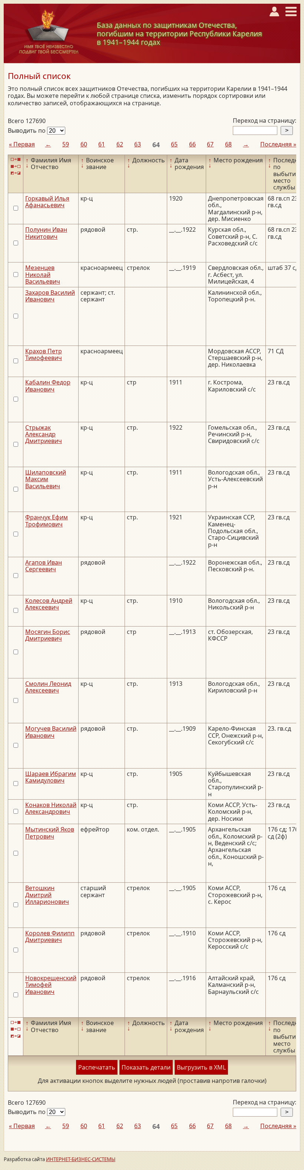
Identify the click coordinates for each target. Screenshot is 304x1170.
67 (210, 144)
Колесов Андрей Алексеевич (48, 603)
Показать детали (146, 1067)
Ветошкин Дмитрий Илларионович (47, 895)
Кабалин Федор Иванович (47, 385)
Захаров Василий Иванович (50, 295)
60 (83, 144)
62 (119, 144)
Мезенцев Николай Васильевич (42, 274)
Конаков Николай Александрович (50, 808)
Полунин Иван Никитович (46, 232)
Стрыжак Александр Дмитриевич (43, 434)
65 (174, 144)
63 (137, 144)
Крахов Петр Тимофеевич (43, 354)
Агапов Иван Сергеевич (43, 565)
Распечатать (96, 1067)
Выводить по (27, 130)
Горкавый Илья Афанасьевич (47, 201)
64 (156, 144)
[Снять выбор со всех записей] (15, 166)
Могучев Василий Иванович (50, 731)
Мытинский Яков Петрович (49, 832)
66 (192, 144)
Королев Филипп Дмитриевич (50, 936)
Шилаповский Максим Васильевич (45, 479)
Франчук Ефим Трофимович (46, 520)
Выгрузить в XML (201, 1067)
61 (101, 144)
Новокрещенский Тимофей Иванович (50, 985)
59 (65, 144)
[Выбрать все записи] (15, 159)
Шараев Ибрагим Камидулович (50, 777)
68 (228, 144)
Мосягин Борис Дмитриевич (47, 635)
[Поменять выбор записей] (15, 173)
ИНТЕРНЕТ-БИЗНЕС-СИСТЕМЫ (80, 1159)
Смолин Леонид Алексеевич (48, 687)
